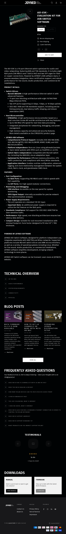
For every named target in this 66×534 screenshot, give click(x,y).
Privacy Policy (34, 509)
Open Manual (11, 490)
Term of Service (34, 512)
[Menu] (5, 3)
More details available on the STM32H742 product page (32, 133)
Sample (42, 30)
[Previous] (13, 443)
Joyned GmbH (12, 523)
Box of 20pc (50, 30)
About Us (20, 512)
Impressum (33, 514)
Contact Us (20, 509)
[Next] (52, 443)
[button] (52, 3)
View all (33, 360)
